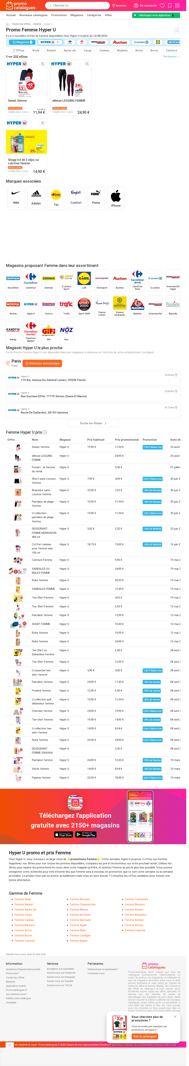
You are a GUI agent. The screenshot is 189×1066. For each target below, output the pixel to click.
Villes (108, 15)
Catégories (94, 15)
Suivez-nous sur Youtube (60, 981)
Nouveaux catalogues (33, 15)
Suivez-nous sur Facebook (61, 972)
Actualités (11, 1002)
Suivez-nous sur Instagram (61, 977)
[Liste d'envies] (177, 6)
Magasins (77, 15)
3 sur (17, 56)
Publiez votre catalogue (18, 998)
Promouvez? (12, 973)
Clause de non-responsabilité (82, 1044)
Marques (10, 981)
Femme (37, 24)
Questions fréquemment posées (23, 969)
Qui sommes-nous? (16, 994)
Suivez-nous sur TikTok (59, 985)
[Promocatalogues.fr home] (21, 5)
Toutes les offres (21, 24)
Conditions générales (111, 1044)
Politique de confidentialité (138, 1044)
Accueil (11, 15)
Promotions (59, 15)
